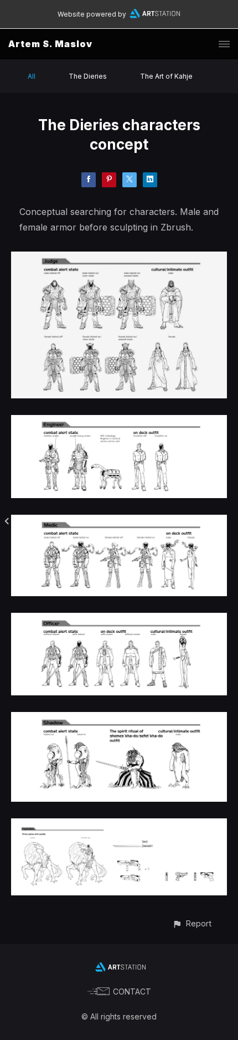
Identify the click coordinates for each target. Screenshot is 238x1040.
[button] (192, 923)
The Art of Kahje (166, 76)
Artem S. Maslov (50, 43)
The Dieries (88, 76)
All (31, 76)
